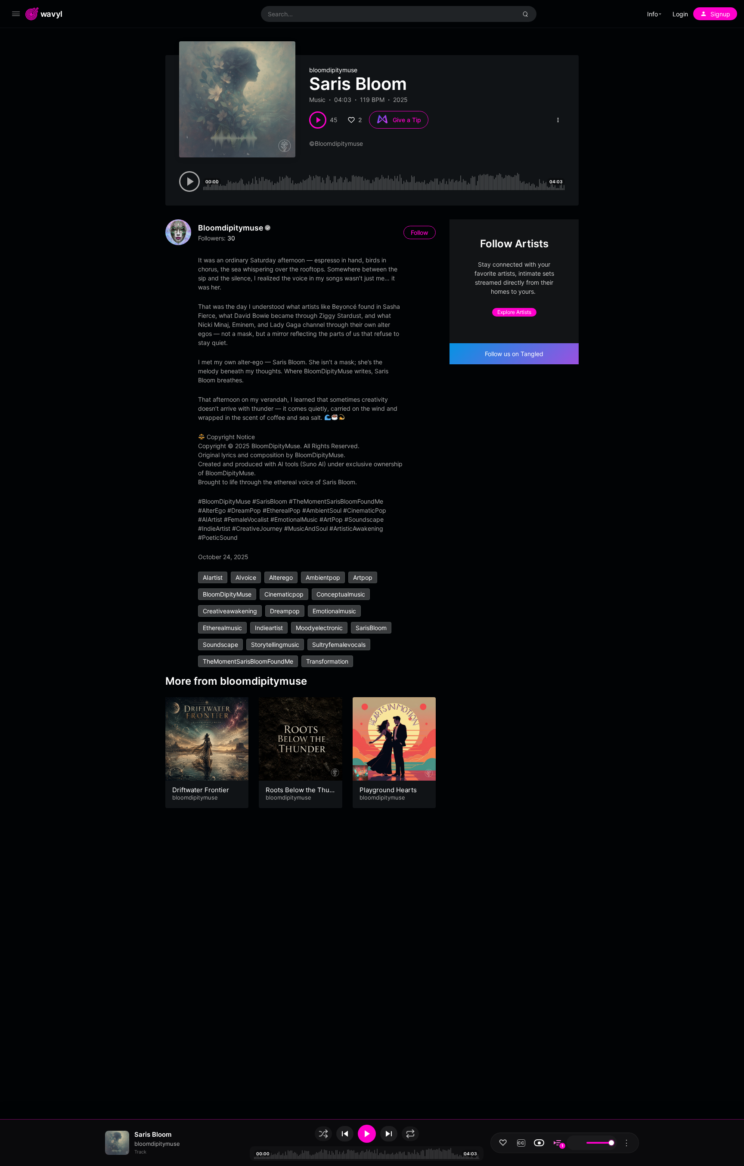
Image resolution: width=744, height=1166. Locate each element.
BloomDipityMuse (227, 594)
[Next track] (388, 1133)
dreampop (285, 611)
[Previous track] (344, 1133)
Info (652, 14)
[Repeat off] (410, 1133)
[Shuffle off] (323, 1133)
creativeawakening (230, 611)
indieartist (269, 627)
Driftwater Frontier (200, 790)
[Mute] (575, 1142)
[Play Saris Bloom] (317, 120)
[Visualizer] (539, 1142)
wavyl (51, 13)
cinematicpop (284, 594)
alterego (281, 577)
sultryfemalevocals (339, 644)
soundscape (220, 644)
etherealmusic (222, 627)
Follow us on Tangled (514, 353)
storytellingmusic (275, 644)
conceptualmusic (340, 594)
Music (317, 99)
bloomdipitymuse (333, 70)
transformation (327, 661)
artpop (362, 577)
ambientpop (323, 577)
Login (680, 14)
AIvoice (246, 577)
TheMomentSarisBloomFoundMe (248, 661)
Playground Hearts (388, 790)
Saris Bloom (152, 1134)
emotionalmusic (334, 611)
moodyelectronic (319, 627)
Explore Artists (514, 312)
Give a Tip (407, 119)
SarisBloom (371, 627)
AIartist (213, 577)
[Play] (367, 1134)
